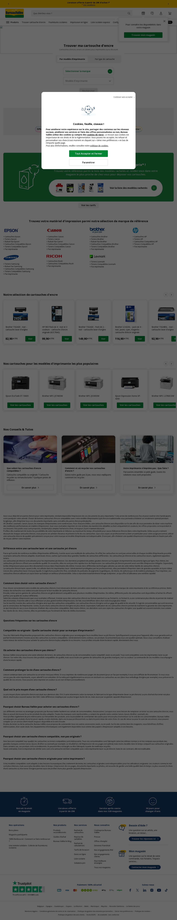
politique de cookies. (99, 145)
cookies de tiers (95, 134)
